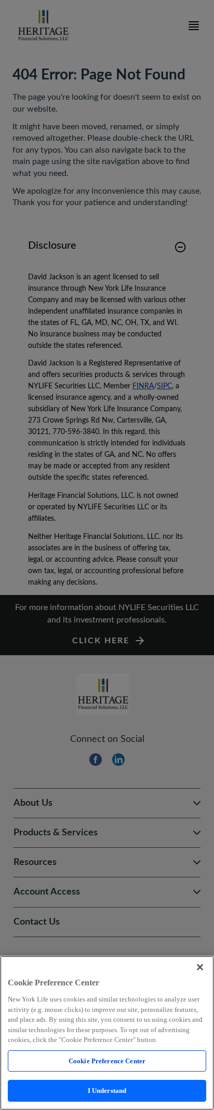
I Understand (107, 1090)
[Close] (200, 967)
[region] (107, 1033)
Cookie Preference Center (107, 1061)
